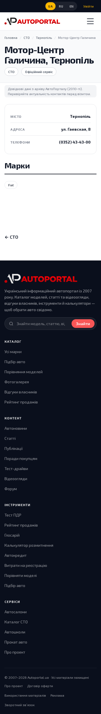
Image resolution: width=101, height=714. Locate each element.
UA (50, 6)
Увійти (88, 6)
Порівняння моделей (23, 371)
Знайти (83, 323)
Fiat (11, 185)
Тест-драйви (16, 468)
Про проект (14, 652)
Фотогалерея (16, 381)
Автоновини (15, 428)
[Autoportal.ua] (32, 21)
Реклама (57, 695)
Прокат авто (15, 642)
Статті (10, 438)
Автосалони (15, 611)
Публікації (13, 448)
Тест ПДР (12, 515)
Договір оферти (40, 686)
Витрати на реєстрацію (25, 565)
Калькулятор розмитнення (28, 545)
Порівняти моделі (20, 575)
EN (72, 6)
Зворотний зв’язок (19, 705)
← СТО (11, 236)
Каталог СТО (16, 621)
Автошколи (14, 632)
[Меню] (90, 21)
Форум (10, 488)
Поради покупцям (20, 458)
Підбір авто (14, 361)
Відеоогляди (15, 478)
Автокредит (15, 555)
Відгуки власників (20, 391)
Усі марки (13, 351)
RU (61, 6)
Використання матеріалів (25, 695)
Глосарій (12, 535)
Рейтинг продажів (21, 402)
